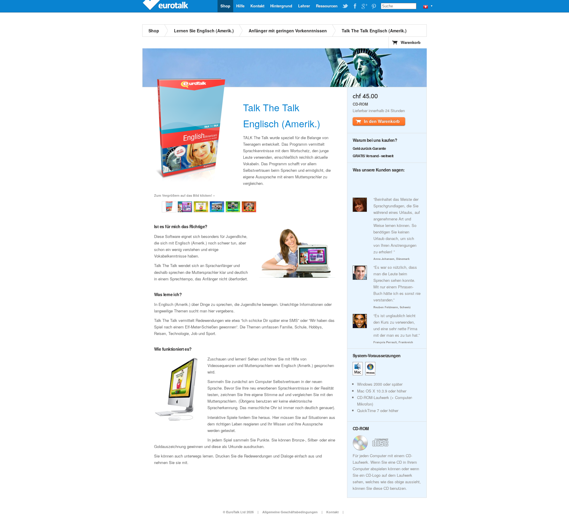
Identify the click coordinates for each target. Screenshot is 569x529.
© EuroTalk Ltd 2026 (238, 512)
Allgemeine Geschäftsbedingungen (290, 512)
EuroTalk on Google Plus (364, 6)
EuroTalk (166, 6)
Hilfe (240, 6)
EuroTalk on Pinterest (373, 6)
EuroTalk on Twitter (345, 6)
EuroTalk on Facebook (354, 6)
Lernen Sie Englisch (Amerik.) (204, 31)
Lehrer (304, 6)
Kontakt (257, 6)
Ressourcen (327, 6)
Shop (225, 6)
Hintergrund (281, 6)
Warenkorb (411, 42)
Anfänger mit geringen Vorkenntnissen (288, 31)
